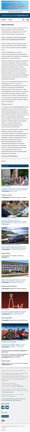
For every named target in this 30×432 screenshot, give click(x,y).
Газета (10, 19)
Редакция (3, 429)
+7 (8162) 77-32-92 (16, 384)
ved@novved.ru (20, 386)
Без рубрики (6, 191)
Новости (3, 19)
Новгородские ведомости (8, 392)
